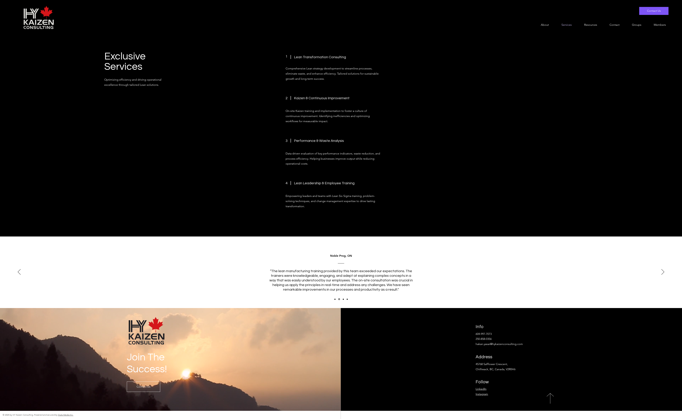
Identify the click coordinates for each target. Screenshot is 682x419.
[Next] (662, 272)
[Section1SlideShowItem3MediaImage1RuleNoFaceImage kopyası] (347, 299)
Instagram (482, 394)
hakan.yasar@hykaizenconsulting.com (499, 344)
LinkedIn (481, 389)
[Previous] (19, 272)
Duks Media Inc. (65, 414)
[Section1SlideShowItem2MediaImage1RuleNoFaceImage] (338, 299)
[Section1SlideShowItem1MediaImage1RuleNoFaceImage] (334, 299)
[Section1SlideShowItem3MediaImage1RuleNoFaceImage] (343, 299)
